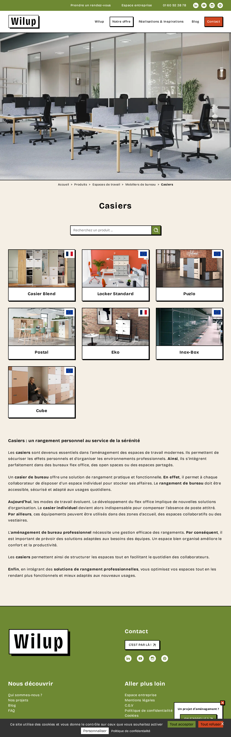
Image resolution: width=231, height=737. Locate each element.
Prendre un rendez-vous (91, 5)
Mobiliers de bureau (140, 184)
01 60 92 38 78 (174, 5)
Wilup (99, 21)
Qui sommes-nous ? (25, 695)
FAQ (11, 711)
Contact (213, 21)
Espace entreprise (137, 5)
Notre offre (121, 21)
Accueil (63, 184)
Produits (80, 184)
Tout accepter (181, 724)
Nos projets (18, 700)
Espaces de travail (106, 184)
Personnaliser (94, 731)
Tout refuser (211, 724)
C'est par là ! (140, 645)
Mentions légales (140, 700)
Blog (195, 21)
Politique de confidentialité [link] (130, 731)
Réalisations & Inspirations (161, 21)
